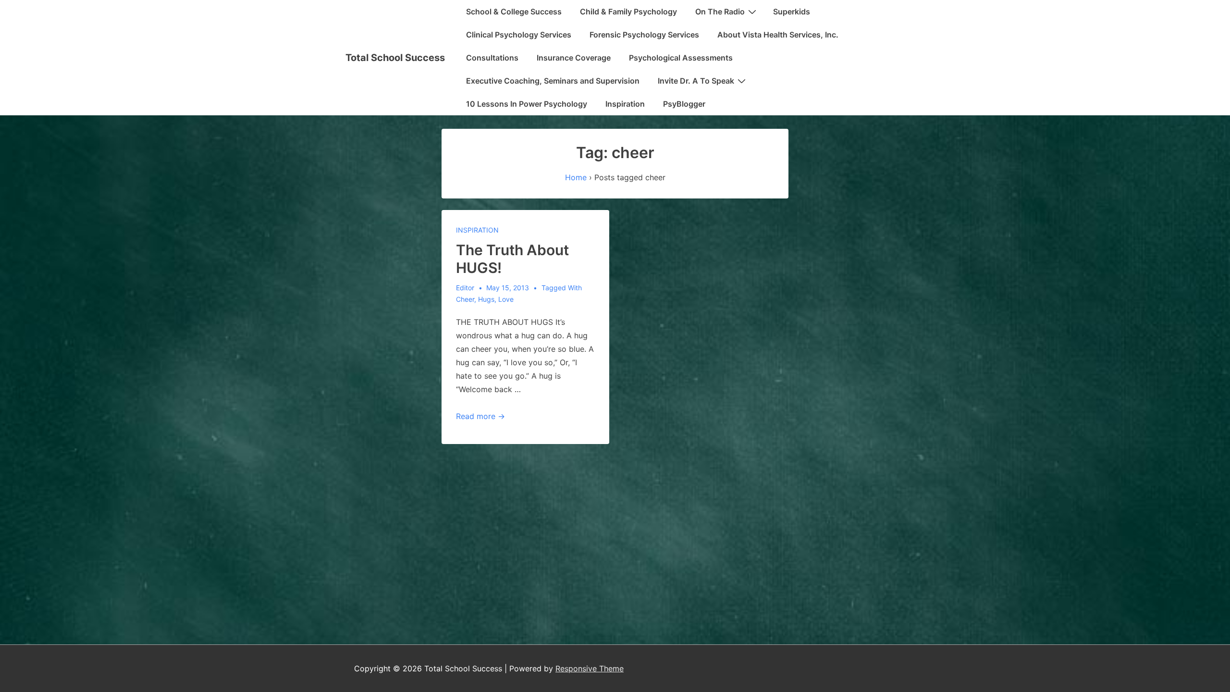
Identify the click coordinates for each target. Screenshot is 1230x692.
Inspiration (625, 104)
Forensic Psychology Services (644, 34)
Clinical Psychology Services (518, 34)
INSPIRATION (477, 230)
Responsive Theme (589, 668)
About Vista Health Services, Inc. (777, 34)
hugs (486, 299)
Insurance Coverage (574, 57)
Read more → (480, 416)
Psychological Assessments (681, 57)
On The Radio (720, 11)
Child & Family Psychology (628, 11)
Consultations (492, 57)
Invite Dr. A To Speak (696, 81)
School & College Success (514, 11)
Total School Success (395, 57)
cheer (465, 299)
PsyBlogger (684, 104)
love (506, 299)
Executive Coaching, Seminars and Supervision (553, 81)
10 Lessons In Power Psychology (526, 104)
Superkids (791, 11)
